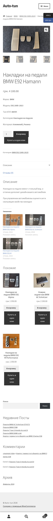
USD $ (46, 15)
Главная (9, 16)
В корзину (21, 134)
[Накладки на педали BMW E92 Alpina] (13, 220)
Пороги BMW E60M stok (12, 433)
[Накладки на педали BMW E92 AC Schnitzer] (35, 220)
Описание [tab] (7, 165)
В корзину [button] (11, 307)
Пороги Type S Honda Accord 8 (15, 430)
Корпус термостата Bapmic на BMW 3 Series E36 (22, 436)
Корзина (40, 514)
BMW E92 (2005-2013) (28, 16)
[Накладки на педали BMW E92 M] (13, 243)
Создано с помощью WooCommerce (19, 506)
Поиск (5, 401)
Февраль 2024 (8, 484)
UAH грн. (47, 20)
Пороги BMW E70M (10, 427)
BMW (16, 16)
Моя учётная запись (9, 516)
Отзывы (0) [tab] (8, 172)
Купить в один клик (16, 140)
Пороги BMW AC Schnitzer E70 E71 (16, 424)
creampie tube (9, 453)
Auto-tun (10, 5)
